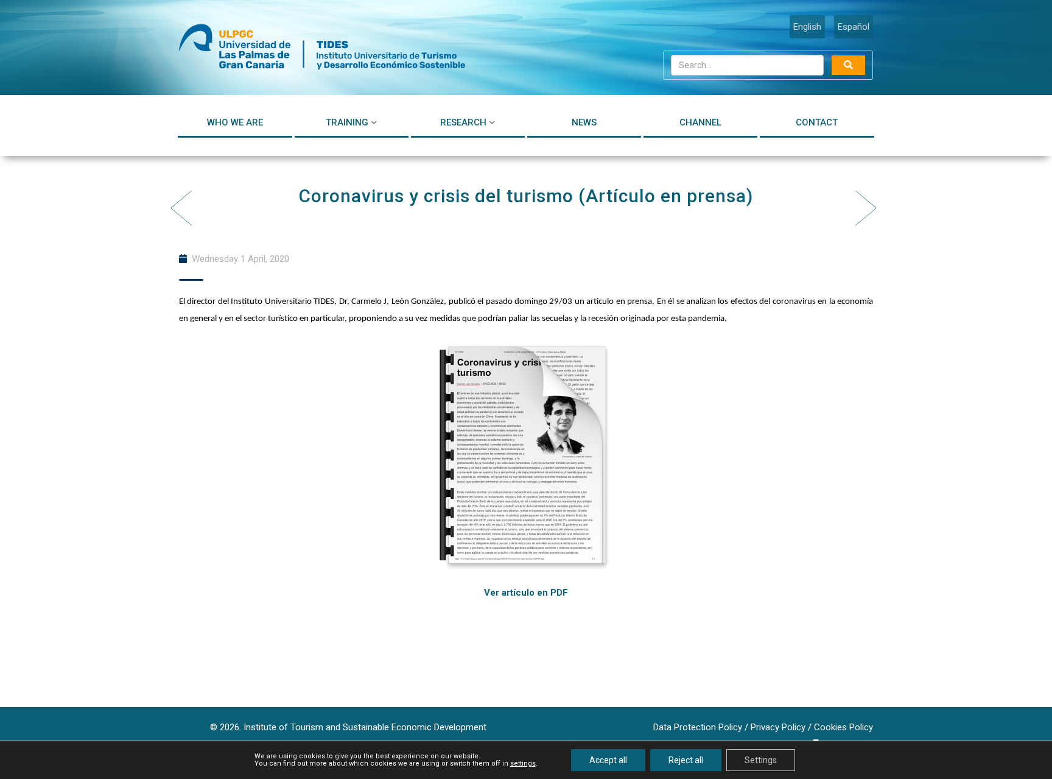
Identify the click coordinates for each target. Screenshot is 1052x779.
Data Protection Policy (697, 727)
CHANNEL (700, 122)
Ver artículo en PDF (526, 592)
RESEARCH (463, 122)
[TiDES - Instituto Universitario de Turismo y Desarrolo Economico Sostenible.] (322, 47)
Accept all (608, 760)
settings (523, 763)
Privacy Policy (778, 727)
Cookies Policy (843, 727)
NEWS (584, 122)
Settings (761, 760)
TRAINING (347, 122)
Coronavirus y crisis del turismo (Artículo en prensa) (526, 195)
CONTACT (817, 122)
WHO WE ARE (235, 122)
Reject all (685, 760)
